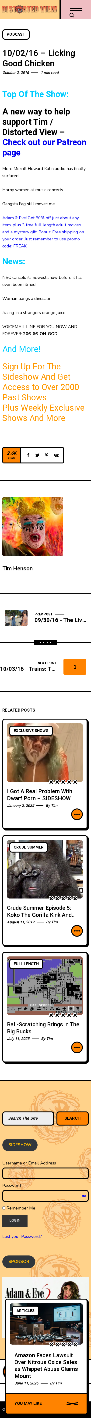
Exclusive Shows (31, 731)
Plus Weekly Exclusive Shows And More (43, 413)
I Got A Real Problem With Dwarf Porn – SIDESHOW (39, 795)
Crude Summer (28, 847)
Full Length (26, 964)
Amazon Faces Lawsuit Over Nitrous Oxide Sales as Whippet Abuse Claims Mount (46, 1365)
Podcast (16, 34)
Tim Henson (17, 569)
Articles (26, 1311)
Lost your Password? (22, 1236)
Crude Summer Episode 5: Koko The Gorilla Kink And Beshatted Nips (39, 915)
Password (11, 1185)
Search (72, 1118)
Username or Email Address (29, 1163)
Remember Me (20, 1208)
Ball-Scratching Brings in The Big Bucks (43, 1028)
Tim (54, 805)
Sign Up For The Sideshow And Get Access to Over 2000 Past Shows (40, 382)
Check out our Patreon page (44, 147)
